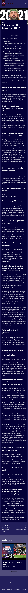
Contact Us (9, 589)
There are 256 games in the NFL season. (13, 48)
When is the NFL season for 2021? (10, 38)
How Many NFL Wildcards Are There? (21, 527)
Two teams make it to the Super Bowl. (12, 68)
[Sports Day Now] (8, 3)
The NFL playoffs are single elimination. (13, 53)
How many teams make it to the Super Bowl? (13, 66)
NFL (3, 22)
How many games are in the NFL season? (12, 46)
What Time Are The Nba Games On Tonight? (6, 528)
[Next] (24, 556)
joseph (4, 31)
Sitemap (24, 589)
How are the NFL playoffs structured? (11, 51)
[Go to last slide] (4, 556)
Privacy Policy (16, 589)
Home (3, 589)
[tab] (11, 571)
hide (16, 35)
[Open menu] (25, 3)
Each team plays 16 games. (10, 50)
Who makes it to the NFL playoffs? (10, 58)
